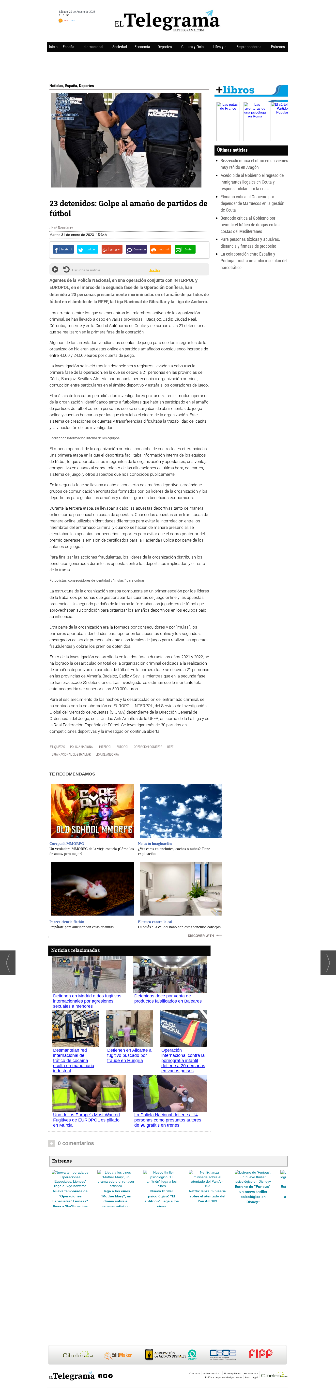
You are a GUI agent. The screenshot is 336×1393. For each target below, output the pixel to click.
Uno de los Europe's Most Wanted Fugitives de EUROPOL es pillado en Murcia (86, 1120)
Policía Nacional (82, 747)
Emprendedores (248, 46)
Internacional (92, 46)
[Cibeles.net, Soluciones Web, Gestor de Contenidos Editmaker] (274, 1375)
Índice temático (212, 1373)
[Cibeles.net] (167, 1355)
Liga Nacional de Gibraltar (71, 754)
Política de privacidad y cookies (223, 1377)
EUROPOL (123, 747)
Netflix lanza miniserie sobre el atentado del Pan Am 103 (115, 1196)
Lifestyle (220, 46)
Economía (142, 46)
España (68, 46)
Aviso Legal (251, 1377)
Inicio (53, 46)
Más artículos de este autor (71, 229)
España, (72, 86)
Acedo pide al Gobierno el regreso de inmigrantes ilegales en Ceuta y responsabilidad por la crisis (252, 182)
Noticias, (57, 86)
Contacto (194, 1373)
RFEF (170, 747)
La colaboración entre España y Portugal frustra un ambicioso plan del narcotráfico (254, 260)
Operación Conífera (148, 747)
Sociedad (119, 46)
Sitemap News (232, 1373)
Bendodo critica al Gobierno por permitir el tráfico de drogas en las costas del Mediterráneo (250, 224)
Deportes (165, 46)
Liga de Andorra (107, 754)
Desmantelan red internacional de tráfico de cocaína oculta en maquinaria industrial (73, 1060)
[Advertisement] (167, 67)
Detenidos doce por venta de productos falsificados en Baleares (168, 998)
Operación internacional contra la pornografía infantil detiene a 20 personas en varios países (183, 1060)
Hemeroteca (251, 1373)
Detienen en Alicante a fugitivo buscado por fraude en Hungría (129, 1055)
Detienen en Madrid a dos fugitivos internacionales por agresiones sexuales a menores (87, 1001)
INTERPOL (105, 747)
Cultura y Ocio (192, 46)
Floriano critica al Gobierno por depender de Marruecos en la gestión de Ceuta (252, 203)
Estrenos (278, 46)
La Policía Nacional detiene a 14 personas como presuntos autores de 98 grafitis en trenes (167, 1120)
